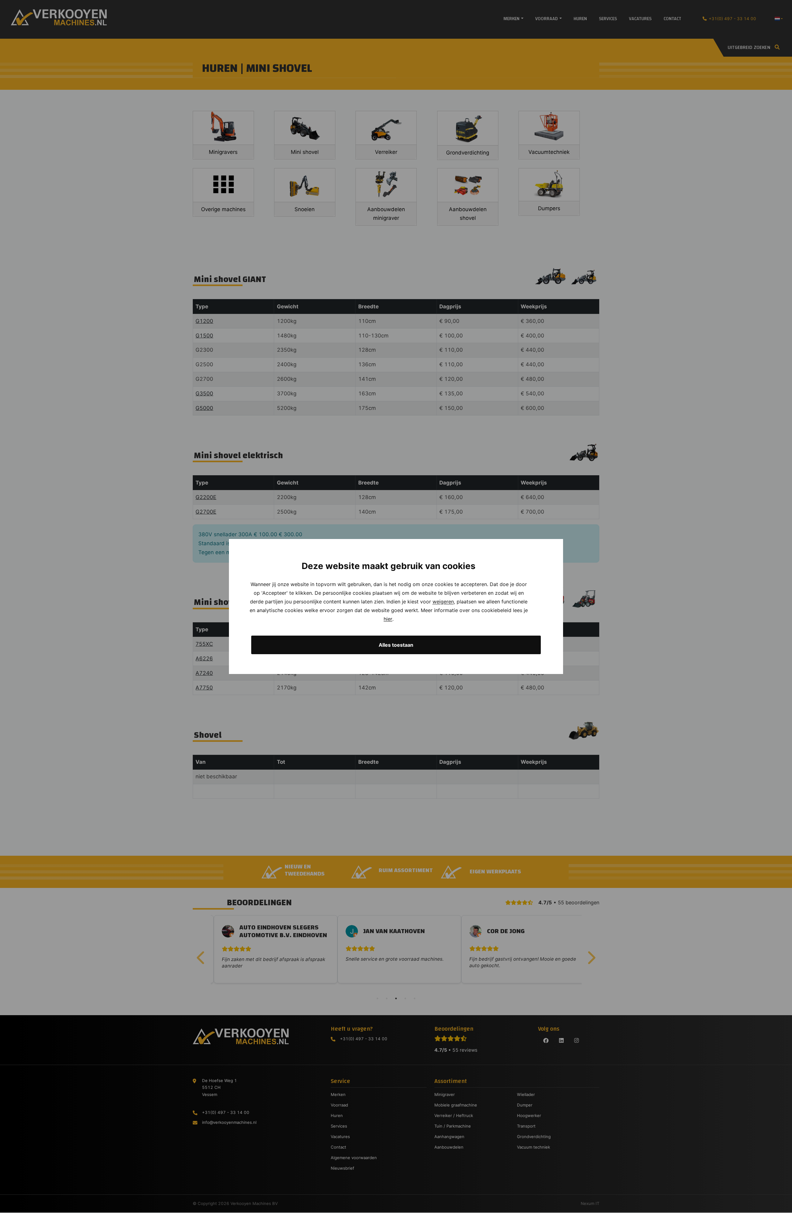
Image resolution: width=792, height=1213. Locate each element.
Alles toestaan (396, 645)
